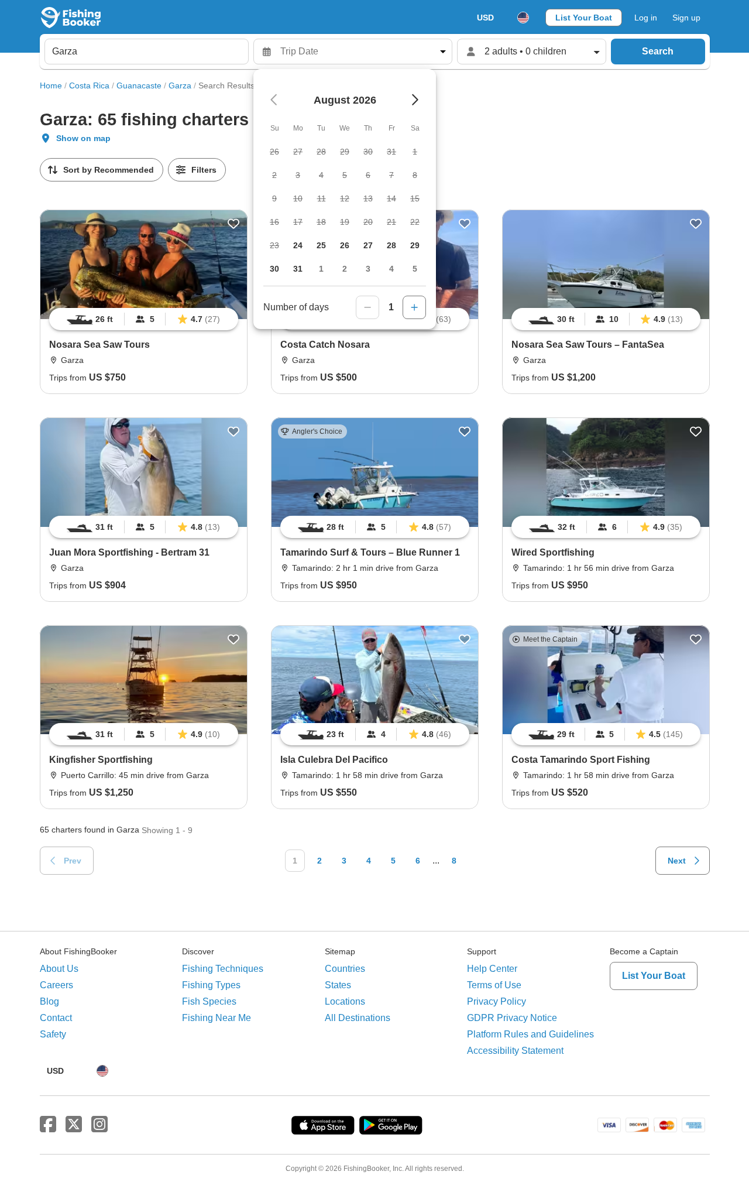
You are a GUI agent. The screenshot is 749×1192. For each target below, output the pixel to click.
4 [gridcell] (391, 268)
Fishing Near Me (216, 1018)
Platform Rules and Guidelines (530, 1034)
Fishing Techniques (222, 969)
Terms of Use (494, 985)
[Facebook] (48, 1124)
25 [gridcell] (321, 245)
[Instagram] (99, 1124)
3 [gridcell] (368, 268)
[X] (74, 1124)
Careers (56, 985)
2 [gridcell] (344, 268)
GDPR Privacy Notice (512, 1018)
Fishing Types (211, 985)
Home (51, 85)
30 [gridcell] (274, 268)
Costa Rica (89, 85)
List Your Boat (583, 17)
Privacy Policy (496, 1001)
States (338, 985)
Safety (53, 1034)
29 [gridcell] (415, 245)
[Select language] (523, 17)
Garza (180, 85)
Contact (56, 1018)
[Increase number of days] (414, 307)
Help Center (492, 969)
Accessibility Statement (515, 1051)
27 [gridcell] (368, 245)
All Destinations (357, 1018)
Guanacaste (139, 85)
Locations (345, 1001)
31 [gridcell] (298, 268)
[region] (143, 319)
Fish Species (209, 1001)
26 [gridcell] (344, 245)
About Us (59, 969)
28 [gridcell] (391, 245)
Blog (49, 1001)
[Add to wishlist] (233, 223)
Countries (345, 969)
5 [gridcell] (415, 268)
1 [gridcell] (321, 268)
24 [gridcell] (298, 245)
